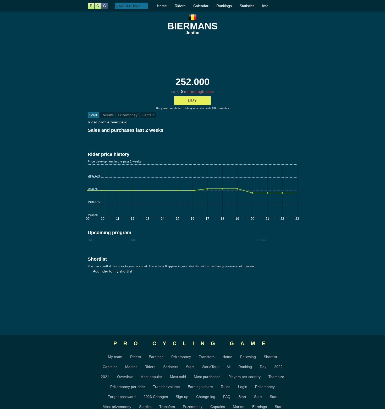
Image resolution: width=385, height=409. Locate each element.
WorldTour (210, 367)
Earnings (156, 357)
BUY (192, 100)
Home (162, 6)
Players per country (244, 377)
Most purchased (207, 377)
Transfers (206, 357)
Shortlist (270, 357)
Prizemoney (128, 115)
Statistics (247, 6)
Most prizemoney (117, 407)
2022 (278, 367)
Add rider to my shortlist (112, 271)
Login (242, 387)
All (228, 367)
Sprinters (170, 367)
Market (131, 367)
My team (115, 357)
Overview (125, 377)
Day (263, 367)
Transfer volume (166, 387)
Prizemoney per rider (127, 387)
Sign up (182, 397)
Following (248, 357)
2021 (105, 377)
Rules (225, 387)
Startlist (145, 407)
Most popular (151, 377)
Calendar (200, 6)
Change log (205, 397)
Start (93, 115)
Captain (148, 115)
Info (265, 6)
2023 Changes (156, 397)
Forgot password (122, 397)
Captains (110, 367)
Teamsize (276, 377)
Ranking (245, 367)
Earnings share (200, 387)
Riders (180, 6)
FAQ (226, 397)
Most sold (178, 377)
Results (107, 115)
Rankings (224, 6)
